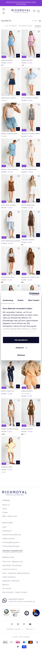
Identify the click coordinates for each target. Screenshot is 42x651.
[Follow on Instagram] (18, 624)
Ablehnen (21, 355)
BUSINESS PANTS (25, 26)
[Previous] (3, 26)
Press (4, 509)
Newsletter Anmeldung (11, 565)
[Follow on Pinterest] (24, 624)
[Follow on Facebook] (12, 624)
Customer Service (9, 569)
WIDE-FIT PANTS (10, 26)
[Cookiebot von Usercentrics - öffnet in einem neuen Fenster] (29, 293)
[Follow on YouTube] (30, 624)
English (29, 629)
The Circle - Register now (12, 562)
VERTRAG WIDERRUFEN (12, 551)
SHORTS (38, 26)
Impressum (7, 531)
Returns (5, 585)
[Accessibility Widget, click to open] (26, 613)
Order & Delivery (9, 577)
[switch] (15, 615)
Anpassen (20, 347)
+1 (5, 434)
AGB (4, 527)
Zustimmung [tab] (8, 300)
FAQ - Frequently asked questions (16, 573)
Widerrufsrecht (8, 539)
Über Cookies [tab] (33, 300)
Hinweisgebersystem (10, 542)
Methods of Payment (10, 581)
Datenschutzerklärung (11, 535)
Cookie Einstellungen (11, 546)
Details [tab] (20, 300)
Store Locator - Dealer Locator (14, 592)
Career (5, 512)
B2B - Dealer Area (9, 516)
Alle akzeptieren (21, 340)
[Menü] (19, 609)
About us (6, 505)
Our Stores (6, 588)
